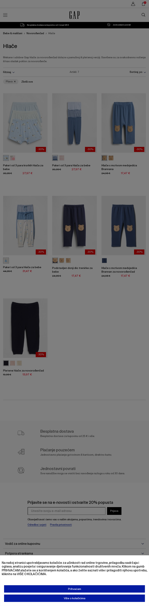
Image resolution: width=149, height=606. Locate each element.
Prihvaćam (74, 588)
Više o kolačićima (74, 598)
